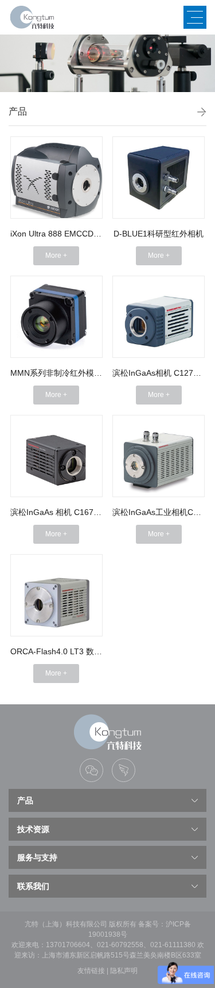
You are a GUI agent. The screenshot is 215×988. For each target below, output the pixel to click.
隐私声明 (124, 971)
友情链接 (91, 971)
